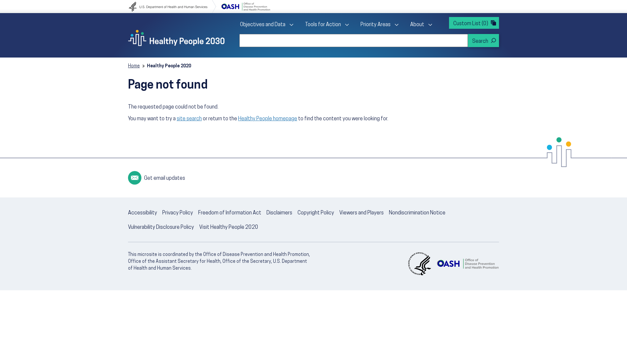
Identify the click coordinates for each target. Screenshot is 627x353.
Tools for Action (323, 24)
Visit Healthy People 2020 (228, 227)
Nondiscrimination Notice (417, 213)
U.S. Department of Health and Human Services (172, 6)
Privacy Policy (177, 213)
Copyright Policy (315, 213)
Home (134, 66)
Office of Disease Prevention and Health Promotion (245, 6)
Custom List (470, 23)
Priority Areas (376, 24)
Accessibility (142, 213)
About (417, 24)
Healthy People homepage (267, 119)
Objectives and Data (262, 24)
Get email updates (164, 178)
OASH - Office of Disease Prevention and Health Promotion (467, 264)
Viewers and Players (361, 213)
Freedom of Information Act (229, 213)
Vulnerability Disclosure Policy (161, 227)
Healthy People (176, 38)
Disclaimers (279, 213)
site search (189, 119)
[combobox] (353, 40)
